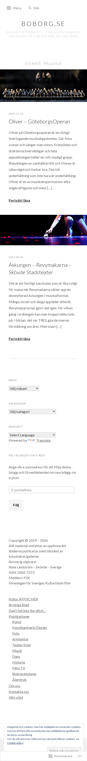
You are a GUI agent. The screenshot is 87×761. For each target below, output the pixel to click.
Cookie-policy (15, 743)
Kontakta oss (19, 691)
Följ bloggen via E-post (27, 455)
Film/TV (18, 668)
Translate (43, 440)
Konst (16, 622)
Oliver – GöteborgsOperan (39, 121)
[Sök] (30, 8)
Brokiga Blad (19, 605)
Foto (15, 633)
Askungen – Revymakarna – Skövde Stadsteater (40, 269)
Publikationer (19, 616)
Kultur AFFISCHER (23, 599)
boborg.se (43, 23)
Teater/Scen (21, 645)
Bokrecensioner (24, 674)
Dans (16, 656)
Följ (16, 505)
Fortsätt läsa (19, 200)
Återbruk (19, 679)
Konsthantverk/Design (29, 627)
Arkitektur (20, 639)
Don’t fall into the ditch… (27, 610)
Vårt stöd (16, 697)
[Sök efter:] (47, 8)
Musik (17, 650)
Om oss (14, 686)
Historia (18, 662)
